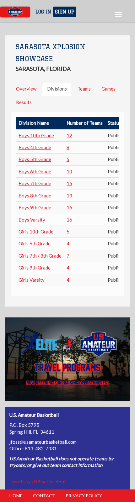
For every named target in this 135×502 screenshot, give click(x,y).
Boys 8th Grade (35, 195)
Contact (44, 495)
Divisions (57, 89)
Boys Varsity (32, 219)
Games (108, 89)
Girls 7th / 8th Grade (40, 256)
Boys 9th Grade (35, 207)
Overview (26, 89)
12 (69, 135)
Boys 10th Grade (36, 135)
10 (69, 171)
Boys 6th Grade (35, 171)
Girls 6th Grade (35, 243)
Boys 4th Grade (35, 147)
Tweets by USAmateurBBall (38, 481)
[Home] (15, 12)
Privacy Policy (84, 495)
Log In (43, 11)
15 (69, 183)
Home (16, 495)
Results (24, 102)
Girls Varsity (32, 280)
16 (69, 207)
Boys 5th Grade (35, 159)
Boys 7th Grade (35, 183)
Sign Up (64, 11)
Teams (84, 89)
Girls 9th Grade (35, 267)
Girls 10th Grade (36, 231)
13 (69, 195)
